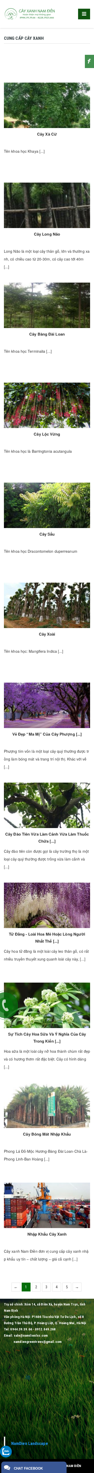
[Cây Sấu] (47, 505)
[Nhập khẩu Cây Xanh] (47, 1205)
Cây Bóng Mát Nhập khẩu (47, 1134)
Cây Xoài (47, 634)
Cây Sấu (47, 534)
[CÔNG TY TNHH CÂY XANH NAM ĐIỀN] (30, 14)
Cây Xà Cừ (47, 134)
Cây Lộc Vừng (47, 434)
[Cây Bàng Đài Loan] (47, 305)
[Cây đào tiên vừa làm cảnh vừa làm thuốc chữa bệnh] (47, 805)
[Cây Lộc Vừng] (47, 405)
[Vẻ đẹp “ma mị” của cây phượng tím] (47, 705)
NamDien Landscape (29, 1443)
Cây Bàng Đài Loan (47, 334)
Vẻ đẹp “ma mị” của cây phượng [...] (47, 734)
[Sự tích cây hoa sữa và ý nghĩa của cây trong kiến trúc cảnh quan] (47, 1005)
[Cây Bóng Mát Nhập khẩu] (47, 1105)
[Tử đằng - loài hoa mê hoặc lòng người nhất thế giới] (47, 905)
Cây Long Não (47, 234)
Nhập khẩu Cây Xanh (47, 1234)
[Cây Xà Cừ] (47, 105)
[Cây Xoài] (47, 605)
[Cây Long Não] (47, 205)
